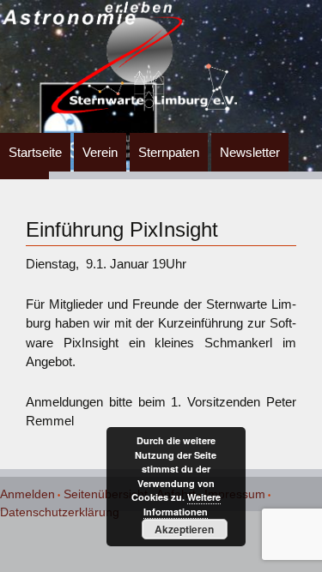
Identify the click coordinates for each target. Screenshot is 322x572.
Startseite (35, 152)
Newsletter (250, 152)
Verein (100, 152)
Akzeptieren (184, 529)
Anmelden (27, 494)
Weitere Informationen (182, 504)
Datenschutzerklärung (59, 512)
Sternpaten (168, 152)
